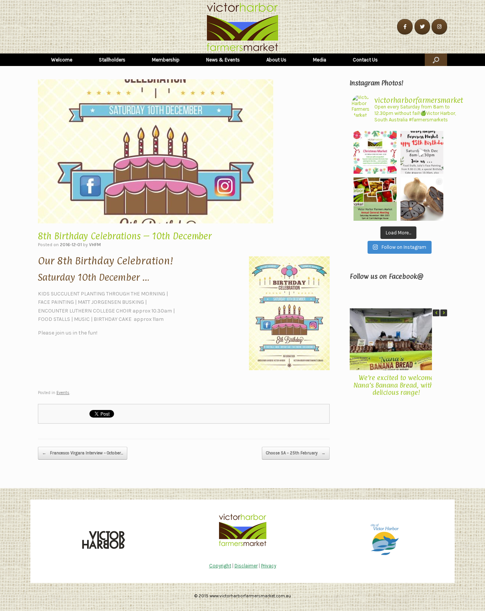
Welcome (61, 60)
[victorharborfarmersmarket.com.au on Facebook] (405, 27)
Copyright (220, 566)
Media (319, 60)
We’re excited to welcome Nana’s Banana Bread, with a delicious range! (396, 385)
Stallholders (112, 60)
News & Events (223, 60)
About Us (276, 60)
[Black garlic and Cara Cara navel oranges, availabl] (422, 198)
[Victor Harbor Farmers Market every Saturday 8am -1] (375, 198)
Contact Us (365, 60)
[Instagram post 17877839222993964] (422, 152)
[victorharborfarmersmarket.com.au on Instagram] (439, 27)
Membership (166, 60)
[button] (443, 312)
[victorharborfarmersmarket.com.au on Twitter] (422, 27)
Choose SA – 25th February (295, 453)
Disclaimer (246, 566)
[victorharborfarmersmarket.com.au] (242, 26)
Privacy (268, 566)
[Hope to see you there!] (375, 152)
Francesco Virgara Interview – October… (82, 453)
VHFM (95, 244)
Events (62, 392)
